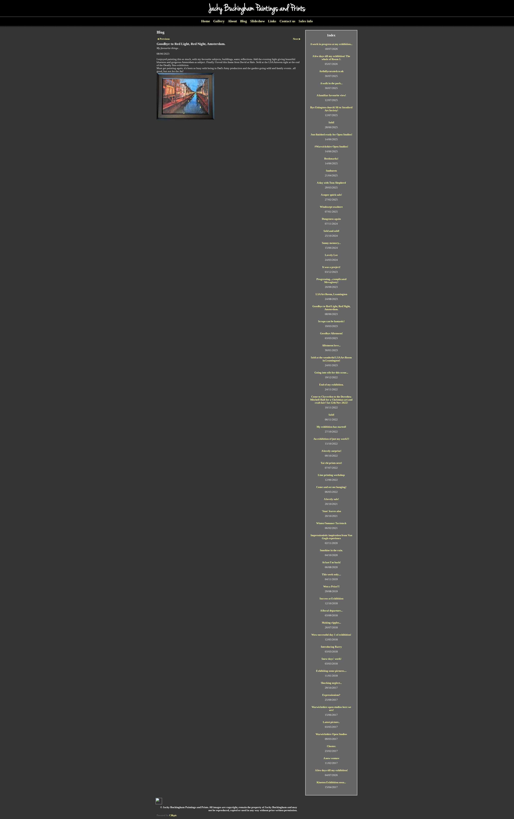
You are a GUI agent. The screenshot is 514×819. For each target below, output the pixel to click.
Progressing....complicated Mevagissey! (331, 281)
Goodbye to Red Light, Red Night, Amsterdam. (331, 308)
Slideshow (257, 21)
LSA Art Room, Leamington (331, 294)
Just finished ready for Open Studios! (331, 134)
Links (272, 21)
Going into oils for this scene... (331, 372)
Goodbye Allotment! (331, 333)
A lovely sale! (331, 499)
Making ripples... (331, 622)
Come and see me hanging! (331, 487)
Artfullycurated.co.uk (331, 71)
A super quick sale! (331, 194)
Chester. (331, 746)
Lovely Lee (331, 255)
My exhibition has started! (331, 426)
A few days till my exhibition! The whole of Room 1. (331, 58)
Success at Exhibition (331, 598)
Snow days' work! (331, 658)
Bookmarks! (331, 158)
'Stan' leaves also (331, 511)
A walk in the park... (331, 83)
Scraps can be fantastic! (331, 321)
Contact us (287, 21)
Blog (243, 21)
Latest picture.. (331, 722)
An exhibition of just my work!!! (331, 439)
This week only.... (331, 574)
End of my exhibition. (331, 384)
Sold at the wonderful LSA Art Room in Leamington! (331, 359)
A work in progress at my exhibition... (331, 44)
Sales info (306, 21)
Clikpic (173, 815)
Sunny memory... (331, 243)
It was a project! (331, 267)
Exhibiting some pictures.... (331, 671)
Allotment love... (331, 345)
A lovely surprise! (331, 451)
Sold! (331, 122)
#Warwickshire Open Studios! (331, 146)
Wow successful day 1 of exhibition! (331, 634)
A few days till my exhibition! (331, 770)
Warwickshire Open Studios (331, 734)
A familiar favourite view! (331, 95)
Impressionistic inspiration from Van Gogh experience (331, 537)
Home (205, 21)
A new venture (331, 758)
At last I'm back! (331, 562)
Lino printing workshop (331, 475)
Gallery (219, 21)
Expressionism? (331, 695)
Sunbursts (331, 170)
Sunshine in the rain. (331, 550)
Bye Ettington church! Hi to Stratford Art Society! (331, 109)
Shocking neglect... (331, 683)
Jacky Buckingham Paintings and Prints (257, 8)
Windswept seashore (331, 207)
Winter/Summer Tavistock (331, 523)
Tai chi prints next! (331, 463)
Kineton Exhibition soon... (331, 782)
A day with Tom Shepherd (331, 182)
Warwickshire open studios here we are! (331, 709)
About (232, 21)
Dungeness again (331, 219)
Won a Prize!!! (331, 586)
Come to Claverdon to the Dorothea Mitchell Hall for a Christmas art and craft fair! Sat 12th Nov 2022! (331, 399)
